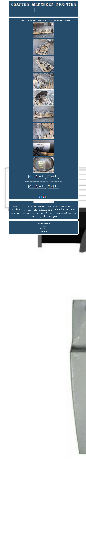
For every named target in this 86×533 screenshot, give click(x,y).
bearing (55, 206)
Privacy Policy (43, 228)
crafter (16, 209)
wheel (64, 213)
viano (50, 213)
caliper (49, 206)
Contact (44, 226)
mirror (23, 210)
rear (18, 212)
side (69, 213)
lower (25, 206)
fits (55, 216)
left (45, 213)
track (38, 213)
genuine (15, 206)
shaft (58, 213)
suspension (25, 213)
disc (42, 213)
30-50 (61, 206)
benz (35, 206)
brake (68, 206)
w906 (13, 213)
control (20, 206)
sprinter (70, 209)
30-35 (33, 213)
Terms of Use (43, 231)
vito (73, 206)
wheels (74, 213)
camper (29, 210)
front (48, 216)
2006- (30, 206)
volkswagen (39, 217)
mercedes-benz (45, 210)
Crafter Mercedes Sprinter (43, 223)
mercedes (59, 209)
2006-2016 (41, 206)
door (32, 217)
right (35, 210)
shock (54, 213)
